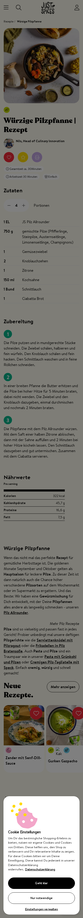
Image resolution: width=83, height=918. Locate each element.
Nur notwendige (41, 898)
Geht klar (41, 883)
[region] (41, 855)
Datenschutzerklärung (40, 869)
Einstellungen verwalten (41, 909)
